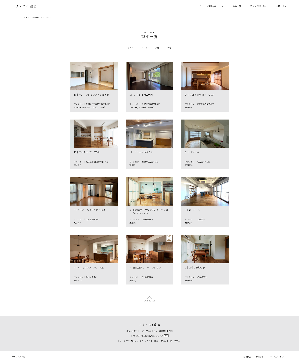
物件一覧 (237, 6)
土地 (169, 47)
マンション (47, 17)
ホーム (26, 17)
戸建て (158, 47)
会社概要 (247, 356)
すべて (130, 47)
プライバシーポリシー (277, 356)
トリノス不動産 (24, 6)
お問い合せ (281, 6)
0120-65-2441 (141, 340)
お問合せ (259, 356)
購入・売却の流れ (258, 6)
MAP (166, 336)
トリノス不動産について (212, 6)
